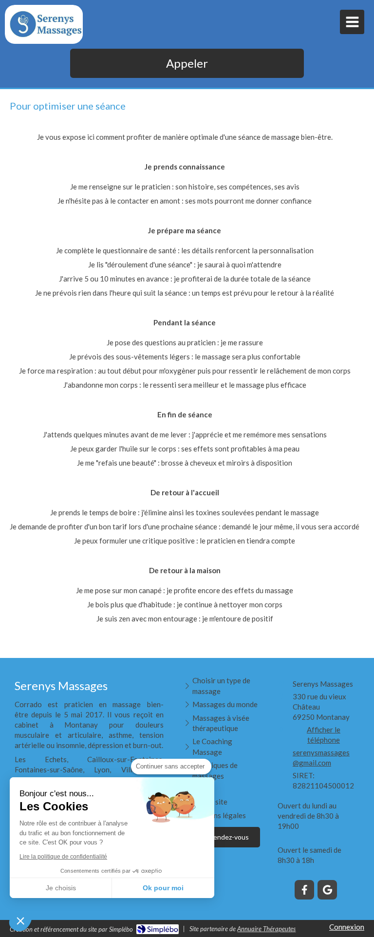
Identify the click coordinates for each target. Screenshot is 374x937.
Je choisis (61, 888)
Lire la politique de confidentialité (63, 856)
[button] (20, 920)
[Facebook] (304, 890)
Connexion (346, 926)
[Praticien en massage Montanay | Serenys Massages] (46, 24)
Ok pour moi (163, 888)
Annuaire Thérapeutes (266, 929)
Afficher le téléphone (323, 734)
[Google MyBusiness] (327, 890)
